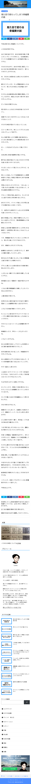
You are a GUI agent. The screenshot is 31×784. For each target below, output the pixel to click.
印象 (5, 730)
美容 (5, 743)
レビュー (6, 726)
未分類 (6, 734)
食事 (5, 752)
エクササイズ (7, 709)
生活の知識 (7, 739)
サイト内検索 (5, 699)
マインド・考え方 (9, 717)
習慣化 (6, 747)
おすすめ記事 (4, 11)
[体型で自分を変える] (15, 6)
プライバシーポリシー (14, 780)
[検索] (27, 702)
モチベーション (8, 722)
